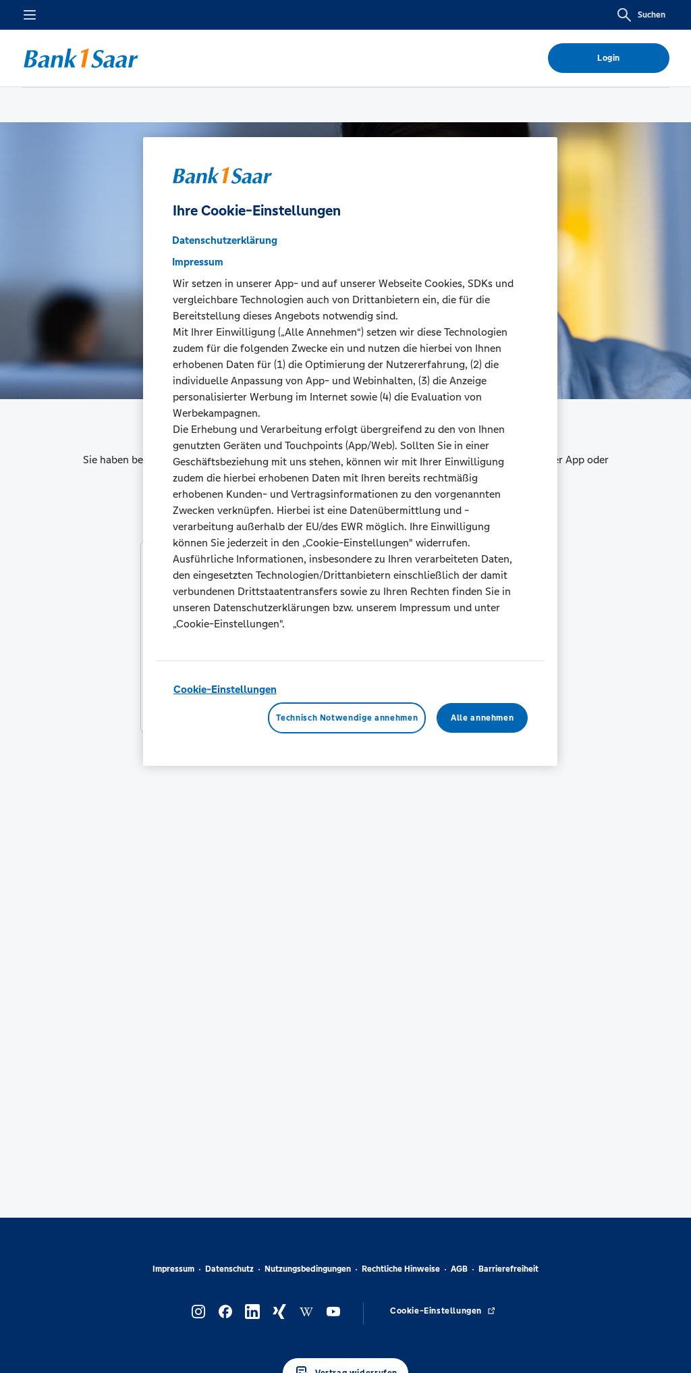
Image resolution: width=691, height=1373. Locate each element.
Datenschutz (229, 1269)
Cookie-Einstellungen (225, 689)
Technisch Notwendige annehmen (347, 718)
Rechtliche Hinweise (401, 1269)
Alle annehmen (482, 718)
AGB (459, 1269)
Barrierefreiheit (508, 1269)
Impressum (173, 1269)
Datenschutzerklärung (224, 240)
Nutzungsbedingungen (308, 1269)
